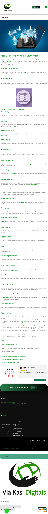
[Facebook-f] (25, 448)
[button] (46, 7)
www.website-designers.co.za (11, 409)
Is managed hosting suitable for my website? (13, 359)
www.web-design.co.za (10, 402)
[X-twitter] (32, 448)
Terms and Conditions (35, 440)
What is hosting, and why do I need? (10, 344)
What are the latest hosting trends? (11, 362)
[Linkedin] (27, 448)
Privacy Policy (44, 440)
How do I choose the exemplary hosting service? (14, 356)
